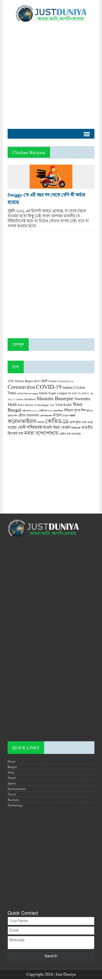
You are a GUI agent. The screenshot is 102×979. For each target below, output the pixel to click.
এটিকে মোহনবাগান (28, 415)
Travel (12, 794)
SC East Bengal (41, 405)
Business (13, 800)
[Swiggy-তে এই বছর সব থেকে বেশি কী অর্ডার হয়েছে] (51, 186)
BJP (44, 380)
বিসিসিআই (75, 427)
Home (11, 761)
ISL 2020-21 (83, 393)
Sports (12, 783)
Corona (52, 381)
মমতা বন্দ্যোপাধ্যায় (41, 433)
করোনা (57, 415)
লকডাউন (76, 433)
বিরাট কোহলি (61, 427)
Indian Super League (53, 393)
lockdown (30, 399)
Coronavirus (21, 386)
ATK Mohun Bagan (20, 381)
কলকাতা (40, 422)
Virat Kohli (63, 404)
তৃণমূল (90, 422)
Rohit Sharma (25, 404)
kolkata (19, 399)
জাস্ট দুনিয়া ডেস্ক (78, 422)
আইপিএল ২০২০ (45, 410)
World (12, 778)
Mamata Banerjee (55, 398)
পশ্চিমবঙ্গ (34, 427)
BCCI (37, 381)
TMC (52, 405)
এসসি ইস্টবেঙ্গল (46, 415)
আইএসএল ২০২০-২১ (30, 410)
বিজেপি (47, 427)
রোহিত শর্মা (64, 433)
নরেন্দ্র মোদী (17, 427)
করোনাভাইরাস (22, 421)
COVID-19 (48, 386)
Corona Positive (65, 381)
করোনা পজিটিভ (69, 415)
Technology (15, 805)
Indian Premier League (27, 393)
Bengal (12, 767)
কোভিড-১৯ (57, 421)
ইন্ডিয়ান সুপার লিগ (75, 410)
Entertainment (17, 789)
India (11, 772)
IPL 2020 (72, 393)
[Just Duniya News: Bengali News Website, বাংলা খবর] (51, 13)
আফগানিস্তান (58, 410)
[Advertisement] (51, 73)
